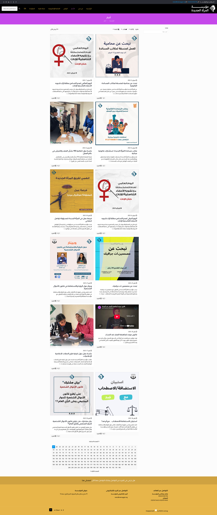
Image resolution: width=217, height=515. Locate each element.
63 (110, 453)
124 (88, 458)
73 (78, 453)
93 (100, 456)
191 (116, 467)
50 (66, 450)
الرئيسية (112, 21)
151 (88, 461)
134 (57, 458)
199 (91, 467)
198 (94, 467)
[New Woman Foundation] (203, 8)
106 (60, 456)
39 (100, 450)
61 (116, 453)
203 (79, 467)
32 (122, 450)
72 (82, 453)
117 (110, 458)
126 (82, 458)
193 (110, 467)
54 (53, 450)
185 (66, 464)
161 (57, 461)
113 (123, 458)
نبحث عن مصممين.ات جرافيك (124, 286)
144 (110, 461)
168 (120, 464)
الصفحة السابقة (93, 441)
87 (119, 456)
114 (119, 458)
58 (125, 453)
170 (113, 464)
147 (101, 461)
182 (76, 464)
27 (53, 447)
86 (122, 456)
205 (72, 467)
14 (94, 447)
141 (119, 461)
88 (116, 456)
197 (98, 467)
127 (79, 458)
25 (60, 447)
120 (101, 458)
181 (79, 464)
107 (57, 456)
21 (72, 447)
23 (66, 447)
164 (132, 464)
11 (103, 447)
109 (135, 458)
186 (63, 464)
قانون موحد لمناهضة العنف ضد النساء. (121, 335)
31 (125, 450)
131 (66, 458)
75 (72, 453)
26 (56, 447)
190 (120, 467)
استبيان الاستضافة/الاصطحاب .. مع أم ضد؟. (119, 421)
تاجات (124, 29)
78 (63, 453)
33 (119, 450)
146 (104, 461)
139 (126, 461)
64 (107, 453)
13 (97, 447)
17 (85, 447)
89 (113, 456)
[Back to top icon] (50, 509)
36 (110, 450)
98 (85, 456)
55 (135, 453)
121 (97, 458)
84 (129, 456)
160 (60, 461)
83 (132, 456)
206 (69, 467)
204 (75, 467)
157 (69, 461)
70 (88, 453)
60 (119, 453)
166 (126, 464)
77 (66, 453)
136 (135, 461)
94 (97, 456)
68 (94, 453)
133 (60, 458)
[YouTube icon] (11, 2)
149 (94, 461)
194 (107, 467)
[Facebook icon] (16, 2)
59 (122, 453)
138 (129, 461)
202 (82, 467)
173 (104, 464)
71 (85, 453)
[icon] (3, 2)
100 (79, 456)
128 (76, 458)
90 (110, 456)
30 (129, 450)
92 (104, 456)
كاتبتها (116, 29)
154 (79, 461)
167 (123, 464)
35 (113, 450)
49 (69, 450)
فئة (131, 29)
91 (107, 456)
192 (113, 467)
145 (107, 461)
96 (91, 456)
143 (113, 461)
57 (129, 453)
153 (82, 461)
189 (54, 464)
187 (60, 464)
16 (88, 447)
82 (135, 456)
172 (107, 464)
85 (125, 456)
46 (79, 450)
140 (123, 461)
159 (63, 461)
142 (116, 461)
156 (72, 461)
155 (76, 461)
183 (72, 464)
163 (135, 464)
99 (82, 456)
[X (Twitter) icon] (13, 2)
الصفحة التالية (95, 471)
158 (66, 461)
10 (107, 447)
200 (88, 467)
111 (129, 458)
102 (72, 456)
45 (82, 450)
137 (132, 461)
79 (60, 453)
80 (57, 453)
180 (82, 464)
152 (85, 461)
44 (85, 450)
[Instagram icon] (6, 2)
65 (104, 453)
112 (126, 458)
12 (100, 447)
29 (132, 450)
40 (97, 450)
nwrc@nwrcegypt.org (179, 2)
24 (63, 447)
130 (69, 458)
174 (101, 464)
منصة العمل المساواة (9, 8)
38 (104, 450)
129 (72, 458)
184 (69, 464)
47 (75, 450)
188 (57, 464)
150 (91, 461)
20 (75, 447)
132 (63, 458)
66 (100, 453)
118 (107, 458)
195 (104, 467)
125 (85, 458)
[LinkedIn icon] (8, 2)
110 (132, 458)
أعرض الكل (53, 29)
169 (116, 464)
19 (78, 447)
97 (88, 456)
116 (113, 458)
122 (94, 458)
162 (54, 461)
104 (66, 456)
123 (91, 458)
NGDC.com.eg (163, 511)
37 (107, 450)
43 (88, 450)
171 (110, 464)
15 (91, 447)
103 (69, 456)
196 (101, 467)
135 (54, 458)
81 (53, 453)
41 (94, 450)
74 (75, 453)
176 (94, 464)
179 (85, 464)
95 (94, 456)
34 (116, 450)
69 (91, 453)
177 (91, 464)
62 (113, 453)
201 (85, 467)
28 (135, 450)
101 (75, 456)
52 (60, 450)
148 (97, 461)
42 (91, 450)
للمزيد (98, 98)
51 (63, 450)
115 (116, 458)
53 (56, 450)
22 (69, 447)
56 (132, 453)
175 (97, 464)
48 (72, 450)
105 (63, 456)
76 (69, 453)
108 (54, 456)
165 (129, 464)
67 (97, 453)
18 (81, 447)
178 (88, 464)
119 (104, 458)
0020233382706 (192, 2)
